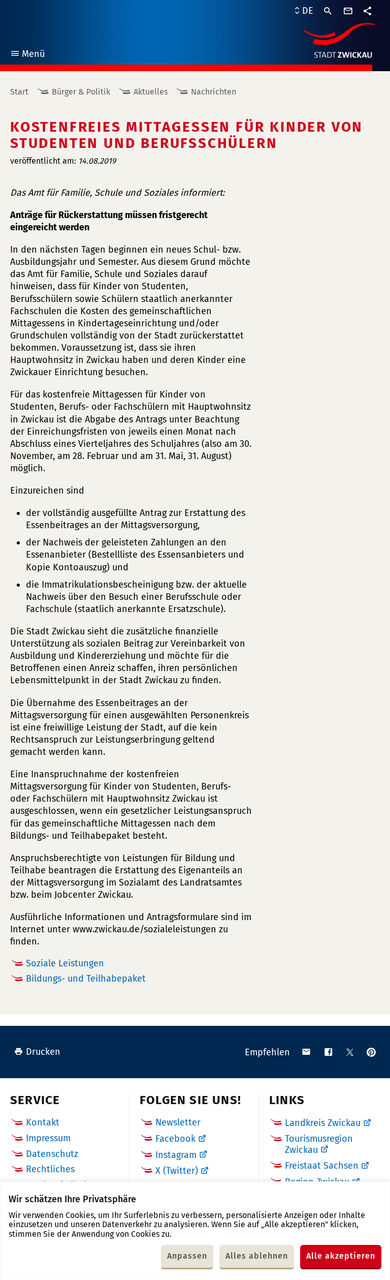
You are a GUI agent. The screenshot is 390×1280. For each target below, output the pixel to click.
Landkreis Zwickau (323, 1123)
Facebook (175, 1138)
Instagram (176, 1155)
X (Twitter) (176, 1170)
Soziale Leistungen (65, 963)
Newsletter (178, 1122)
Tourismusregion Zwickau (319, 1144)
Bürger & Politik (81, 92)
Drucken (43, 1051)
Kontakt (42, 1122)
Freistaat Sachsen (322, 1165)
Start (19, 92)
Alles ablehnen (256, 1256)
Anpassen (187, 1256)
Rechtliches (50, 1169)
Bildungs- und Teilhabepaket (86, 978)
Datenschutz (52, 1154)
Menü (27, 55)
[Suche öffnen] (328, 11)
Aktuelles (151, 92)
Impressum (48, 1138)
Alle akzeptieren (340, 1256)
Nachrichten (213, 92)
